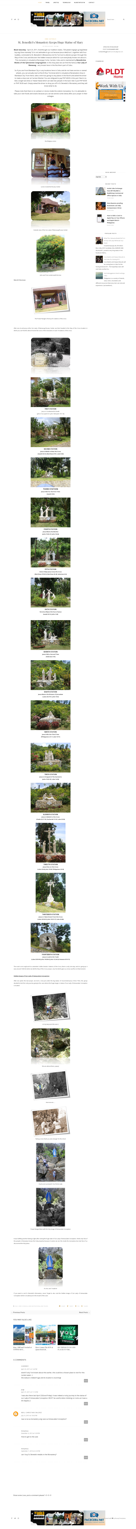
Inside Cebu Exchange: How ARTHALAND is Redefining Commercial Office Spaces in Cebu (115, 191)
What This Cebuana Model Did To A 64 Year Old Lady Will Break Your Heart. (114, 240)
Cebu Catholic (50, 39)
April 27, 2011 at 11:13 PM (29, 1392)
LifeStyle (56, 2)
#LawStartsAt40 (79, 2)
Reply (86, 1380)
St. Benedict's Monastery (41, 55)
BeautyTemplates (120, 1518)
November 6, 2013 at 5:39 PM (30, 1433)
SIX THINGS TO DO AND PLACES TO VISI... (66, 1348)
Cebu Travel (44, 1306)
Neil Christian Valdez (31, 1412)
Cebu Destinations (34, 1306)
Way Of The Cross (19, 280)
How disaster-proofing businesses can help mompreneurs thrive (115, 205)
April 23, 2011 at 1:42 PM (29, 1369)
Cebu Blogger (48, 46)
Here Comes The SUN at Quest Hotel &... (44, 1348)
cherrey (25, 1366)
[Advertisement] (111, 136)
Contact (91, 2)
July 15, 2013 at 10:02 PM (29, 1415)
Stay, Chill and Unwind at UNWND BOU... (22, 1348)
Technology (67, 2)
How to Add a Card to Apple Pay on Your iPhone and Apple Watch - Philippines (116, 219)
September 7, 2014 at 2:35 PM (30, 1451)
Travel (47, 2)
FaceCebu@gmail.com (116, 52)
